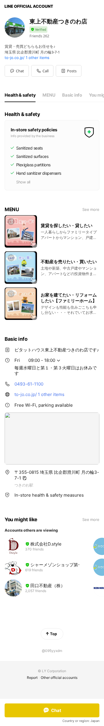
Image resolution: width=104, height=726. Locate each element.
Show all (23, 182)
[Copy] (24, 478)
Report (32, 677)
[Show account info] (38, 29)
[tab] (20, 95)
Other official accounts (59, 677)
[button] (68, 71)
